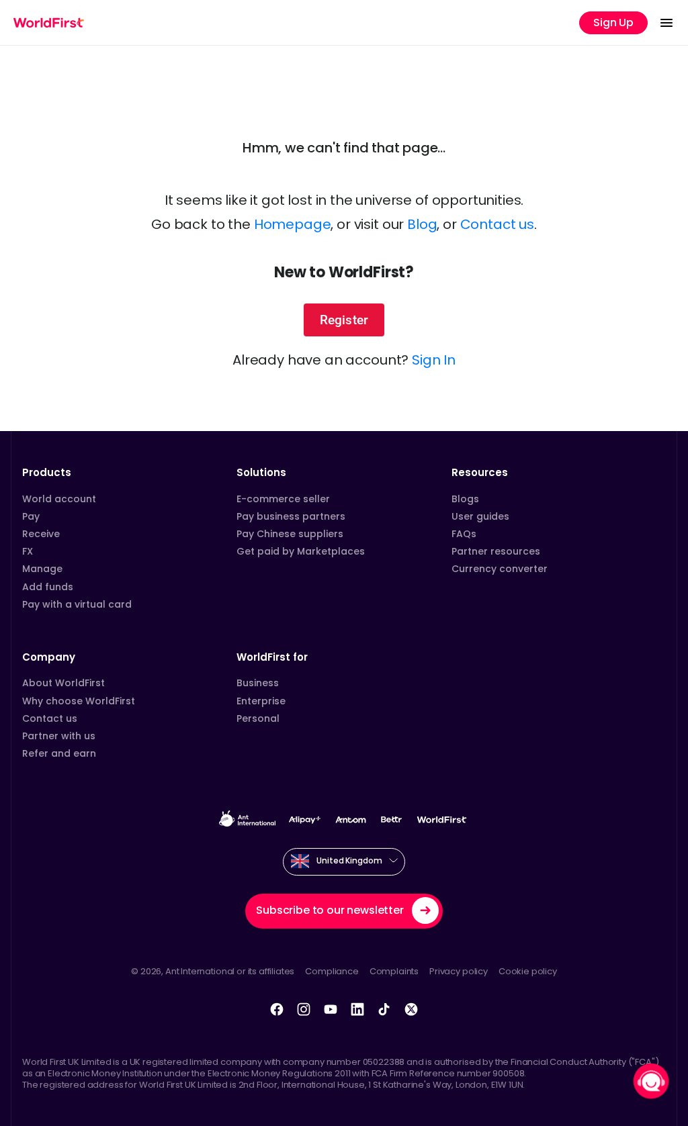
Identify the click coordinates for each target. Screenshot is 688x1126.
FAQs (464, 534)
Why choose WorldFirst (78, 701)
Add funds (47, 587)
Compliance (331, 971)
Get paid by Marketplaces (300, 551)
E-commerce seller (283, 499)
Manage (42, 568)
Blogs (465, 499)
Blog (422, 224)
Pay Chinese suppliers (289, 534)
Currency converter (500, 568)
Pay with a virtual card (77, 604)
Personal (258, 718)
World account (59, 499)
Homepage (292, 224)
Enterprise (261, 701)
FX (27, 551)
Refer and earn (59, 753)
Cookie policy (528, 971)
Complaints (394, 971)
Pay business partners (290, 516)
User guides (480, 516)
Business (257, 683)
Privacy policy (458, 971)
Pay (31, 516)
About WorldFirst (63, 683)
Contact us (497, 224)
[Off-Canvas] (666, 23)
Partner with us (58, 736)
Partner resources (496, 551)
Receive (41, 534)
